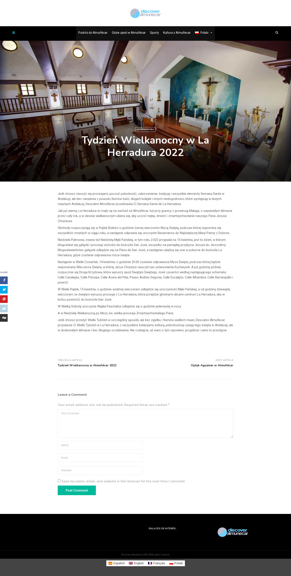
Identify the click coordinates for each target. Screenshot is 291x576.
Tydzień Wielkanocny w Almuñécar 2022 (87, 365)
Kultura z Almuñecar (177, 32)
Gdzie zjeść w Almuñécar (129, 32)
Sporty (154, 32)
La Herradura (145, 129)
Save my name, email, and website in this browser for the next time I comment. (124, 481)
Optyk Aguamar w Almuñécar (212, 365)
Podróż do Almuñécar (93, 32)
